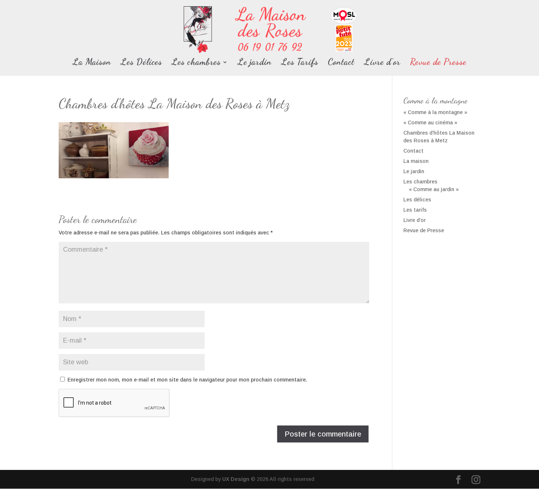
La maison (416, 161)
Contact (341, 63)
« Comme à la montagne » (435, 112)
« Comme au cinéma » (430, 122)
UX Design (235, 479)
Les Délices (141, 63)
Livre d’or (382, 63)
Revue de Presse (438, 63)
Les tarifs (415, 210)
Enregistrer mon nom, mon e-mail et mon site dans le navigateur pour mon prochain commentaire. (187, 380)
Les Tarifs (299, 63)
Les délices (417, 199)
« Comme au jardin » (434, 189)
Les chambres (196, 63)
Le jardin (255, 63)
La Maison (92, 63)
